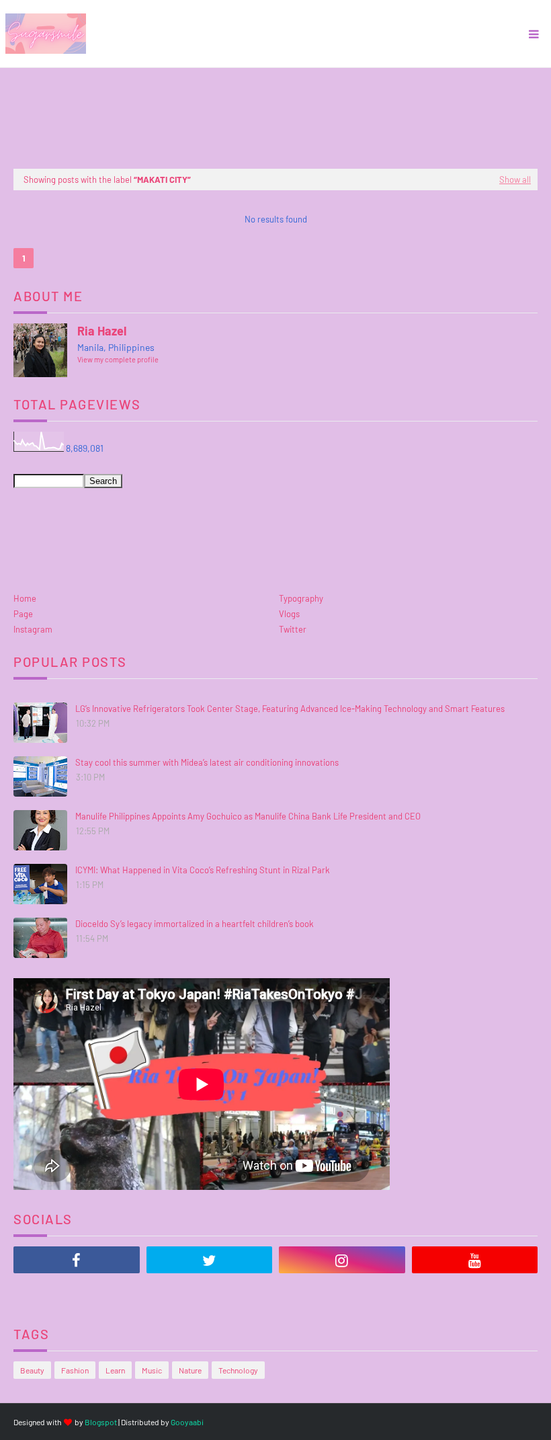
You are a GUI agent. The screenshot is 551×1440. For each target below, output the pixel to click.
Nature (190, 1370)
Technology (238, 1370)
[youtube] (475, 1259)
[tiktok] (76, 1293)
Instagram (32, 629)
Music (152, 1370)
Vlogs (289, 613)
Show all (515, 179)
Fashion (75, 1370)
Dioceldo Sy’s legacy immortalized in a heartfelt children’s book (194, 923)
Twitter (292, 629)
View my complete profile (118, 359)
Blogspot (101, 1422)
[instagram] (342, 1259)
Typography (301, 598)
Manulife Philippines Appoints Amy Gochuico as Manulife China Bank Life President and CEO (248, 816)
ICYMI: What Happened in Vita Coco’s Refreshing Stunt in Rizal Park (202, 870)
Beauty (32, 1370)
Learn (115, 1370)
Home (24, 598)
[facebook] (76, 1259)
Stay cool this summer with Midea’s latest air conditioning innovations (207, 762)
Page (23, 613)
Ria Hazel (101, 330)
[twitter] (209, 1259)
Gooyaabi (187, 1422)
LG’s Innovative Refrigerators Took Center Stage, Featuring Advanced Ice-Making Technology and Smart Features (290, 708)
